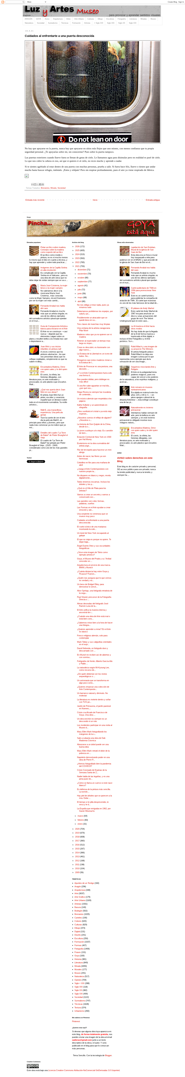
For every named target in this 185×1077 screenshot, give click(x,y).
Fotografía (122, 19)
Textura (77, 1007)
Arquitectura (58, 19)
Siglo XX (121, 23)
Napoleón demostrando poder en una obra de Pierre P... (93, 758)
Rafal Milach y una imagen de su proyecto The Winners (144, 347)
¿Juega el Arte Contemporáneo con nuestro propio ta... (92, 470)
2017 (77, 840)
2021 (77, 266)
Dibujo (100, 19)
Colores (77, 921)
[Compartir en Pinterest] (42, 184)
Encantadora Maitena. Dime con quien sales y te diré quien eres (53, 369)
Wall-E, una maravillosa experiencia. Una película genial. (51, 412)
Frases (77, 952)
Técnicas (64, 23)
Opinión (77, 980)
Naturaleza (29, 23)
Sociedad (40, 23)
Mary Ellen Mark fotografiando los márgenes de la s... (92, 732)
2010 (77, 868)
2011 (77, 864)
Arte (76, 893)
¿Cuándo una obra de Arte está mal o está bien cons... (93, 617)
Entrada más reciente (34, 200)
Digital (77, 931)
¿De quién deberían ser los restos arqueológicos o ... (92, 675)
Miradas (144, 19)
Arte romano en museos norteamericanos (141, 388)
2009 (77, 872)
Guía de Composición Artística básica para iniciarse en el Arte (53, 327)
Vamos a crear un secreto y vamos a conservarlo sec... (93, 495)
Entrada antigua (153, 200)
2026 (77, 246)
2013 (77, 856)
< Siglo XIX (98, 23)
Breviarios (45, 188)
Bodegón (78, 911)
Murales (78, 969)
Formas (77, 945)
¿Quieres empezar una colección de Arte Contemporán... (93, 688)
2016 (77, 845)
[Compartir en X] (37, 184)
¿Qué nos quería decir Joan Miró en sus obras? (52, 390)
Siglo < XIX (79, 983)
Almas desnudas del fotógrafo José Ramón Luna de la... (92, 604)
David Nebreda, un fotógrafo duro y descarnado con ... (92, 649)
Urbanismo (79, 1011)
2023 (77, 258)
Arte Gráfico (79, 897)
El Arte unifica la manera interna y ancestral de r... (92, 611)
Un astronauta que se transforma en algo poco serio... (93, 681)
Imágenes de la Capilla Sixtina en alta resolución (53, 268)
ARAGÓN (28, 19)
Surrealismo (52, 23)
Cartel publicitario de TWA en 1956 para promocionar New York (143, 290)
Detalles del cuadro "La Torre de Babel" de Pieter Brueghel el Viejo (54, 435)
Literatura (133, 19)
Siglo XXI (132, 23)
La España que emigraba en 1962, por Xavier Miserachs (94, 809)
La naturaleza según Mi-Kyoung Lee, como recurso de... (93, 668)
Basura (77, 907)
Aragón (77, 886)
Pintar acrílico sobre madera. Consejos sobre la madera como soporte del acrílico (53, 249)
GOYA (38, 19)
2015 (77, 848)
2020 (77, 829)
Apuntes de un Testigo (84, 883)
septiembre (83, 281)
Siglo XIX (110, 23)
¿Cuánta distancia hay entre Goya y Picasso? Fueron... (93, 572)
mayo (80, 297)
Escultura (110, 19)
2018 (77, 837)
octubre (81, 277)
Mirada (53, 188)
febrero (81, 820)
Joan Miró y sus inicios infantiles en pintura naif (50, 347)
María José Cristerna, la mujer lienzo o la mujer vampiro (53, 286)
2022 (77, 262)
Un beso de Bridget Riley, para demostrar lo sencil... (90, 585)
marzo (81, 816)
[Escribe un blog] (35, 184)
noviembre (82, 274)
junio (80, 293)
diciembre (82, 269)
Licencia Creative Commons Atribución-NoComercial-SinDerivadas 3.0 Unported (83, 1070)
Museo (153, 19)
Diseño (77, 935)
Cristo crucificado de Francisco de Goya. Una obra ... (92, 713)
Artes (68, 19)
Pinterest (76, 1021)
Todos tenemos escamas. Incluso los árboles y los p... (93, 483)
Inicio (95, 200)
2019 (77, 833)
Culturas (90, 19)
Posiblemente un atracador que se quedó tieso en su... (92, 318)
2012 (77, 860)
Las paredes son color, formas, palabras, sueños (90, 502)
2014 (77, 852)
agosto (81, 285)
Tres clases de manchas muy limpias (93, 324)
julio (80, 289)
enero (80, 824)
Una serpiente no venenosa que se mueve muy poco (92, 515)
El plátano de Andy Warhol (142, 308)
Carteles (78, 917)
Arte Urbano (79, 19)
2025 (77, 250)
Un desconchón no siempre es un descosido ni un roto (92, 720)
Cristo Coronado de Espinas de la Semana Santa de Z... (92, 771)
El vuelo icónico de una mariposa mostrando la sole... (91, 527)
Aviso (47, 19)
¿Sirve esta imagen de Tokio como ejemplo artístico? (92, 553)
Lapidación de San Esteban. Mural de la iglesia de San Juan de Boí (143, 249)
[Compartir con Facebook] (40, 184)
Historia (77, 959)
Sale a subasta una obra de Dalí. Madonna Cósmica (91, 739)
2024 (77, 254)
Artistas (87, 23)
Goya (76, 955)
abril (80, 301)
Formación (76, 23)
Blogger (108, 1055)
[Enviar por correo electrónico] (32, 184)
